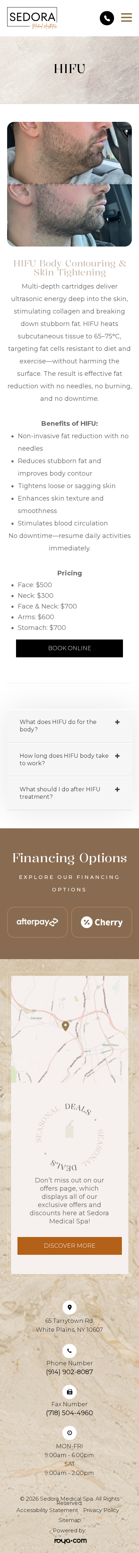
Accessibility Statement (47, 1510)
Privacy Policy (101, 1510)
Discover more (70, 1245)
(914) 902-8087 (69, 1372)
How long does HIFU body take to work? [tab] (64, 759)
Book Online (69, 648)
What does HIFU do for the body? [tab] (58, 726)
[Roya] (70, 1541)
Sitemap (69, 1520)
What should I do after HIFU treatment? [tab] (60, 793)
